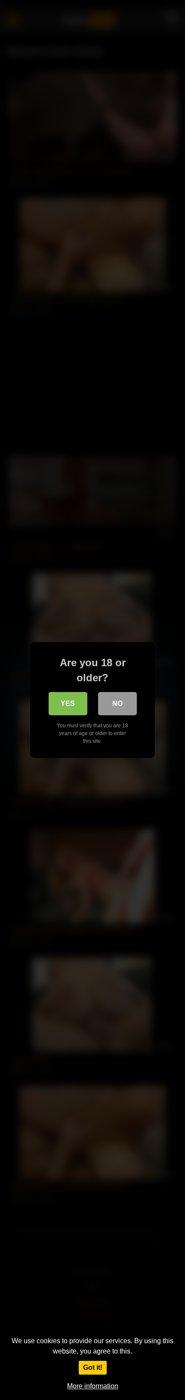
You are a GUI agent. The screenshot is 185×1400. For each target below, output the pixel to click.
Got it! (92, 1367)
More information (92, 1386)
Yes (68, 703)
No (117, 703)
